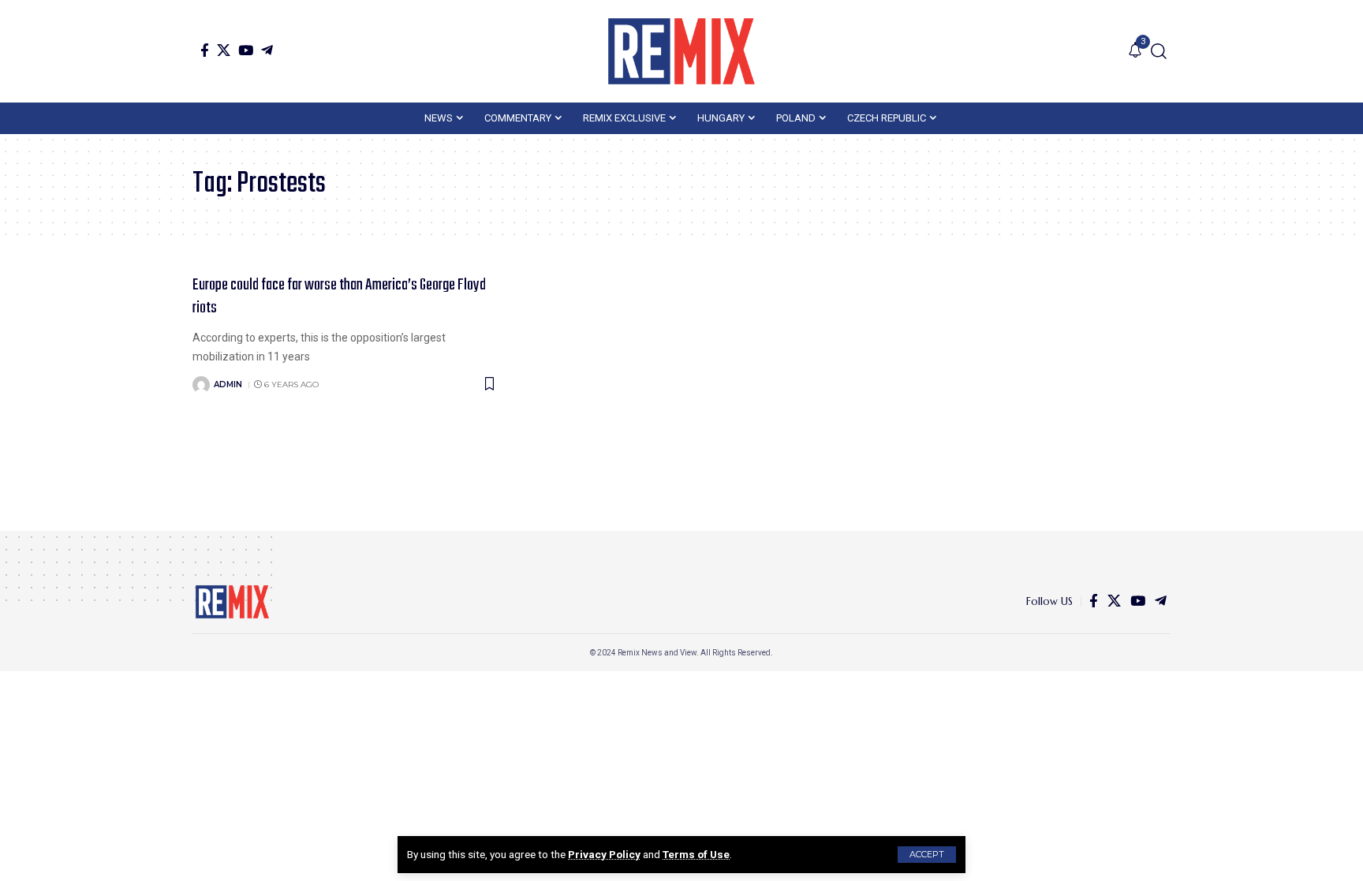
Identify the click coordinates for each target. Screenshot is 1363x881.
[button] (927, 854)
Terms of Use (696, 854)
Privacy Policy (604, 854)
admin (228, 384)
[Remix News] (681, 51)
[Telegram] (267, 50)
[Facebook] (204, 50)
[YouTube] (245, 50)
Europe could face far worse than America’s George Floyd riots (339, 296)
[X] (223, 50)
